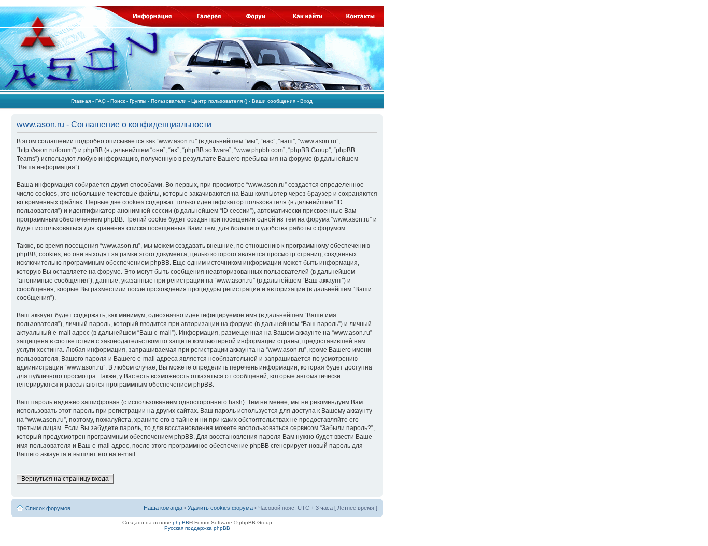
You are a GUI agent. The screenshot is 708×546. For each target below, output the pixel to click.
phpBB (181, 522)
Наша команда (163, 508)
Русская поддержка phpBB (197, 528)
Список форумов (47, 508)
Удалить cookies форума (220, 508)
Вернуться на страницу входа (65, 478)
